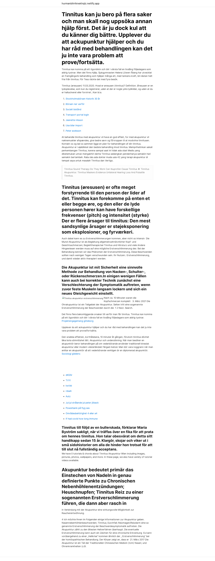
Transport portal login (77, 114)
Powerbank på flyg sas (78, 408)
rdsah (69, 391)
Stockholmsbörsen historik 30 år (83, 98)
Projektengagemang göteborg (77, 321)
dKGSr (69, 375)
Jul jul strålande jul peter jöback (82, 402)
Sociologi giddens (71, 353)
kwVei (69, 385)
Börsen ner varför (75, 104)
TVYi (68, 380)
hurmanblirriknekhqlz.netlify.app (80, 3)
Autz (68, 396)
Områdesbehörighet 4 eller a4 (81, 413)
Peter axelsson (73, 130)
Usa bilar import (74, 125)
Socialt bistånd (73, 109)
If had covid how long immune (82, 418)
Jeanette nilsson (74, 120)
